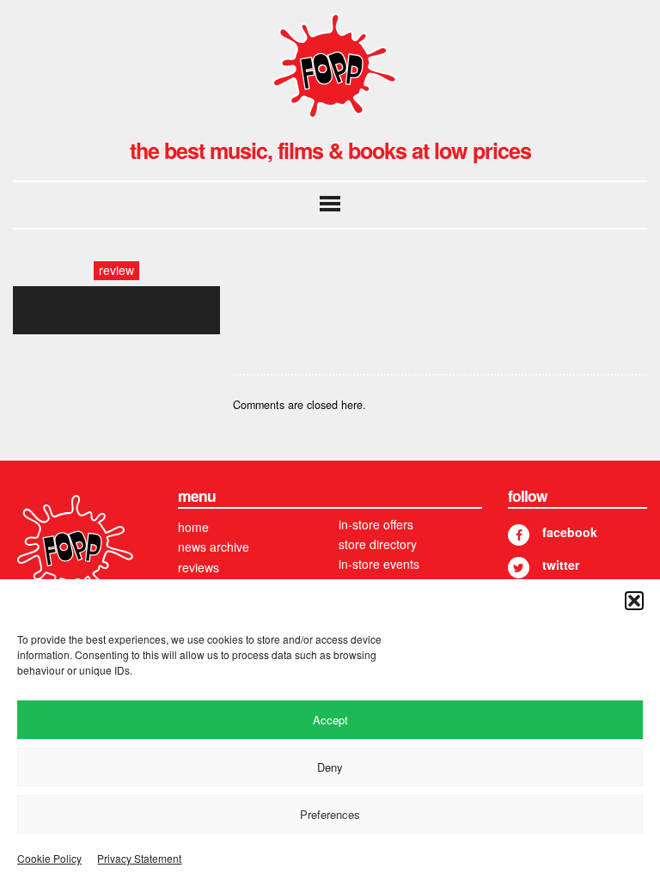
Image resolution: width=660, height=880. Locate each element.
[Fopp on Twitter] (518, 567)
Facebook (569, 532)
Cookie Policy (49, 858)
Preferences (330, 814)
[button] (634, 600)
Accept (330, 720)
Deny (330, 767)
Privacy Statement (139, 858)
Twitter (560, 564)
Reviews (198, 567)
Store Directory (378, 544)
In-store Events (379, 563)
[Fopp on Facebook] (518, 535)
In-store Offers (376, 524)
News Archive (213, 546)
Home (193, 526)
